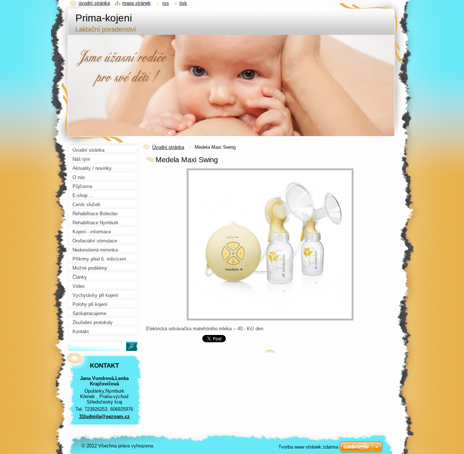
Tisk (183, 3)
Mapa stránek (136, 3)
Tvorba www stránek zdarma (308, 447)
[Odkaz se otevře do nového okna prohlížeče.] (270, 320)
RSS (165, 3)
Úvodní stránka (168, 147)
